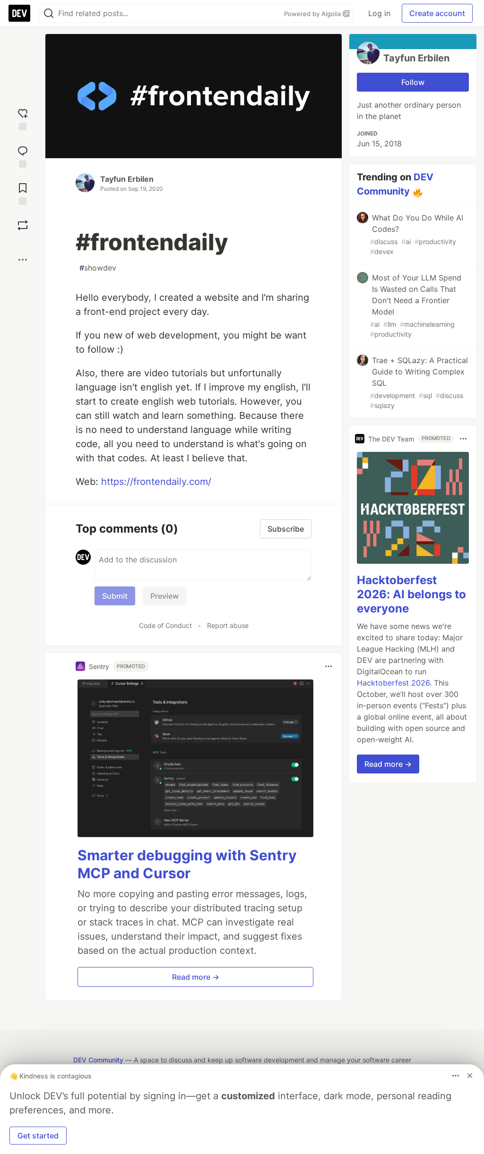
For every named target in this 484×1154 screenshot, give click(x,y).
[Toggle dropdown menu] (328, 666)
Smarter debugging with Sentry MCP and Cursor (187, 864)
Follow (412, 82)
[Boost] (23, 225)
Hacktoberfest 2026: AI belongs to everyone (411, 594)
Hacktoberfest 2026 (393, 682)
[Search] (48, 13)
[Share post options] (22, 259)
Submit (115, 596)
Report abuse (228, 625)
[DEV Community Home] (19, 13)
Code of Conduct (165, 625)
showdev (97, 267)
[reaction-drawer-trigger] (22, 118)
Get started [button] (38, 1135)
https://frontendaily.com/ (156, 481)
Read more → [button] (195, 977)
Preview (164, 596)
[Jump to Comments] (23, 155)
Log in (379, 13)
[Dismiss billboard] (469, 1075)
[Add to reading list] (23, 193)
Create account (437, 13)
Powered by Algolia (313, 13)
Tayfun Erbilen (127, 179)
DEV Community (98, 1060)
